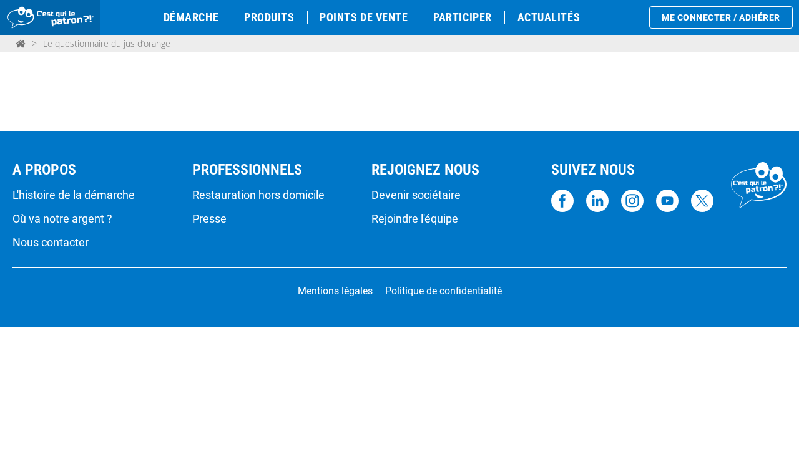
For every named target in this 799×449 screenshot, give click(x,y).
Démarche (191, 17)
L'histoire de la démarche (73, 195)
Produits (269, 17)
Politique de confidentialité (443, 291)
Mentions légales (335, 291)
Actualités (548, 17)
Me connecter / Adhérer (721, 17)
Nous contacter (50, 242)
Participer (462, 17)
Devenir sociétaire (416, 195)
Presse (209, 218)
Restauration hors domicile (258, 195)
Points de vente (364, 17)
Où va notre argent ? (62, 218)
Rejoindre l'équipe (414, 218)
